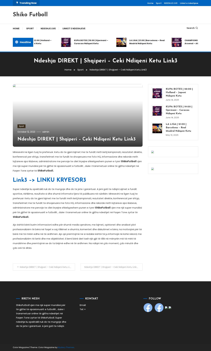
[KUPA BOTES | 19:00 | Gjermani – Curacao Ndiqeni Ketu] (157, 111)
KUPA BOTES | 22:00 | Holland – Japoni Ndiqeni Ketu (33, 42)
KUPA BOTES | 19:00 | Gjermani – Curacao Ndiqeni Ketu (89, 42)
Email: (83, 305)
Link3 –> (49, 180)
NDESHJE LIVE (170, 3)
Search (191, 28)
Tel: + (83, 309)
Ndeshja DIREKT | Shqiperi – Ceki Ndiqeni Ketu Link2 (46, 267)
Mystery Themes (66, 347)
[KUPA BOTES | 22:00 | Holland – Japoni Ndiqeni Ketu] (157, 93)
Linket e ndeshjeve (189, 3)
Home (150, 3)
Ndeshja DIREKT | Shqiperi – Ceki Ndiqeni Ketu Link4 (111, 267)
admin (45, 131)
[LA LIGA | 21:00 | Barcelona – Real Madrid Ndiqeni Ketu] (157, 128)
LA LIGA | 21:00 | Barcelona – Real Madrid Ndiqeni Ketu (145, 42)
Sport (159, 3)
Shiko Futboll (30, 15)
